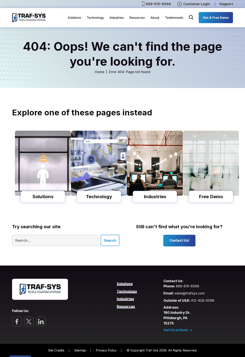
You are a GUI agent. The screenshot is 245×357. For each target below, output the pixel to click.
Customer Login (196, 4)
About (154, 17)
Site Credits (56, 350)
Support (226, 4)
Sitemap (80, 350)
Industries (117, 17)
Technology (95, 17)
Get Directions (175, 330)
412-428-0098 (202, 300)
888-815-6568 (158, 4)
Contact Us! (179, 240)
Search (110, 240)
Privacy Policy (106, 350)
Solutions (74, 17)
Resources (137, 17)
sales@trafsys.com (190, 293)
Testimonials (174, 17)
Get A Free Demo (216, 18)
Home (99, 72)
